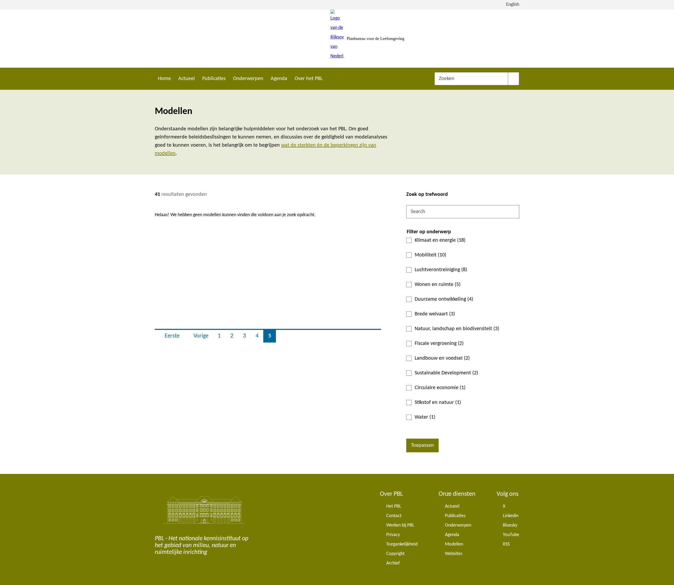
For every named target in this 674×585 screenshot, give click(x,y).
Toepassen (422, 445)
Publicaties (214, 78)
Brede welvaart (435, 314)
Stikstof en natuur (438, 402)
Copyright (395, 553)
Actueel (186, 78)
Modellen (454, 544)
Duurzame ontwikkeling (444, 299)
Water (425, 417)
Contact (394, 515)
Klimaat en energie (440, 240)
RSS (506, 544)
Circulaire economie (440, 387)
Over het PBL (309, 78)
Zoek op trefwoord (427, 194)
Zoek (513, 78)
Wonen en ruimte (437, 284)
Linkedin (510, 515)
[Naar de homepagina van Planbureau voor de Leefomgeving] (337, 38)
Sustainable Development (446, 373)
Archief (393, 563)
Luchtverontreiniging (441, 269)
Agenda (279, 78)
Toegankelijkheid (402, 544)
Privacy (393, 534)
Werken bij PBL (400, 525)
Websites (453, 553)
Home (164, 78)
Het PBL (393, 506)
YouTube (511, 534)
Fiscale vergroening (439, 343)
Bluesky (510, 525)
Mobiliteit (430, 255)
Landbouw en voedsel (442, 358)
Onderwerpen (248, 78)
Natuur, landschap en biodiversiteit (457, 328)
